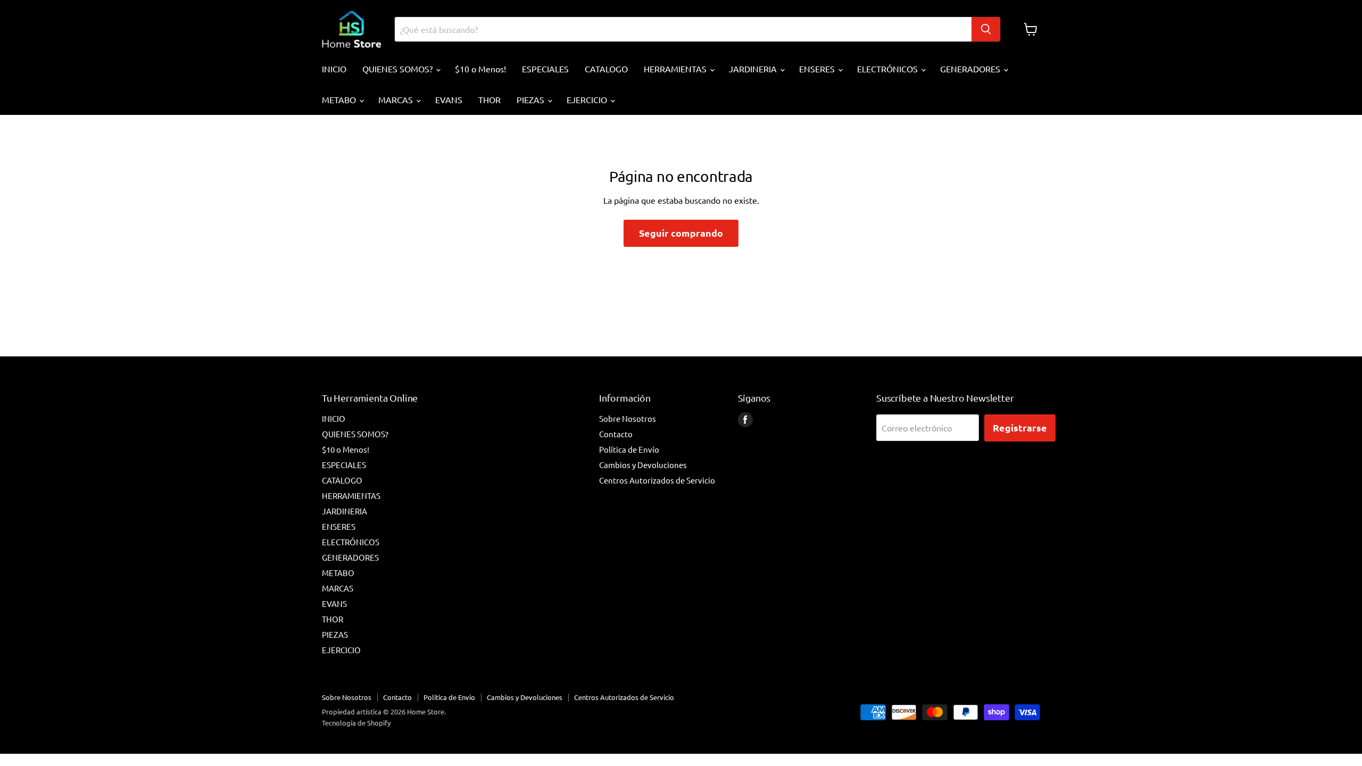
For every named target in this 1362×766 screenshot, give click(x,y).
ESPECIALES (545, 68)
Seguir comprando (681, 233)
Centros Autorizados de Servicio (657, 480)
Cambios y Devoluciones (643, 465)
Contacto (616, 434)
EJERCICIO (588, 99)
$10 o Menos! (480, 68)
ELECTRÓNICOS (888, 68)
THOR (489, 99)
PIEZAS (531, 99)
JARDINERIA (754, 68)
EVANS (448, 99)
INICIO (334, 68)
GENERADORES (971, 68)
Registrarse (1020, 427)
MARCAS (396, 99)
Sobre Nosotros (627, 418)
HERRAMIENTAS (676, 68)
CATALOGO (606, 68)
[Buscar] (985, 29)
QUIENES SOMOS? (398, 68)
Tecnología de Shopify (356, 722)
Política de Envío (629, 449)
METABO (340, 99)
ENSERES (818, 68)
